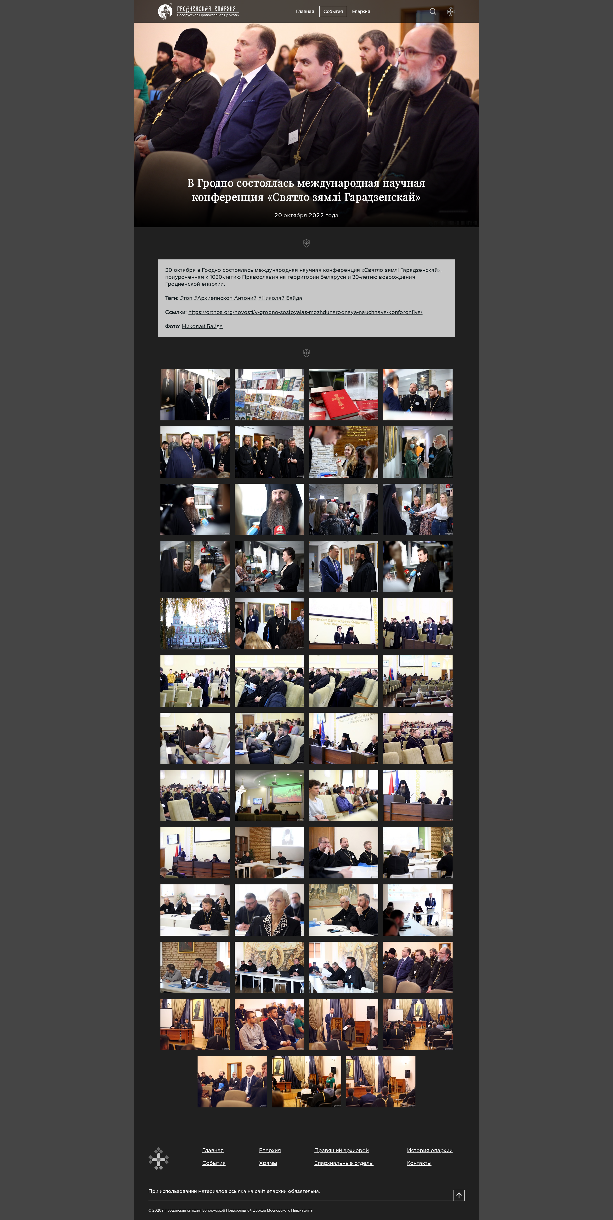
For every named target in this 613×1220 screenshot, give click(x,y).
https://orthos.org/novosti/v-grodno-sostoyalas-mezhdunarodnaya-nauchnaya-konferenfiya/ (305, 312)
